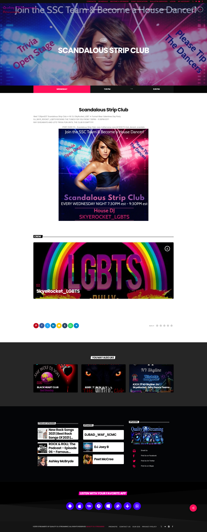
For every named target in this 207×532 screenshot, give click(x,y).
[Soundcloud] (196, 1)
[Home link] (19, 9)
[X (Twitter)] (193, 1)
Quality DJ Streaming (95, 526)
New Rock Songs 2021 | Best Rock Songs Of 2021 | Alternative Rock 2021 (61, 438)
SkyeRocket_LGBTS (58, 291)
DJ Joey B (101, 447)
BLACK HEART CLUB (47, 387)
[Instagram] (199, 1)
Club (103, 40)
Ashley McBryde (61, 461)
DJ (38, 285)
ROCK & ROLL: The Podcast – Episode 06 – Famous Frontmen (63, 450)
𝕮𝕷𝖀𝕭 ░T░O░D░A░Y (96, 387)
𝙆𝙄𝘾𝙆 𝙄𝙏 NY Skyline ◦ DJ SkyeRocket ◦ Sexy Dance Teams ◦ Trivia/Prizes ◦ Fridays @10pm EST (152, 387)
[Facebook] (202, 1)
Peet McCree (103, 459)
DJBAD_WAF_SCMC (100, 435)
